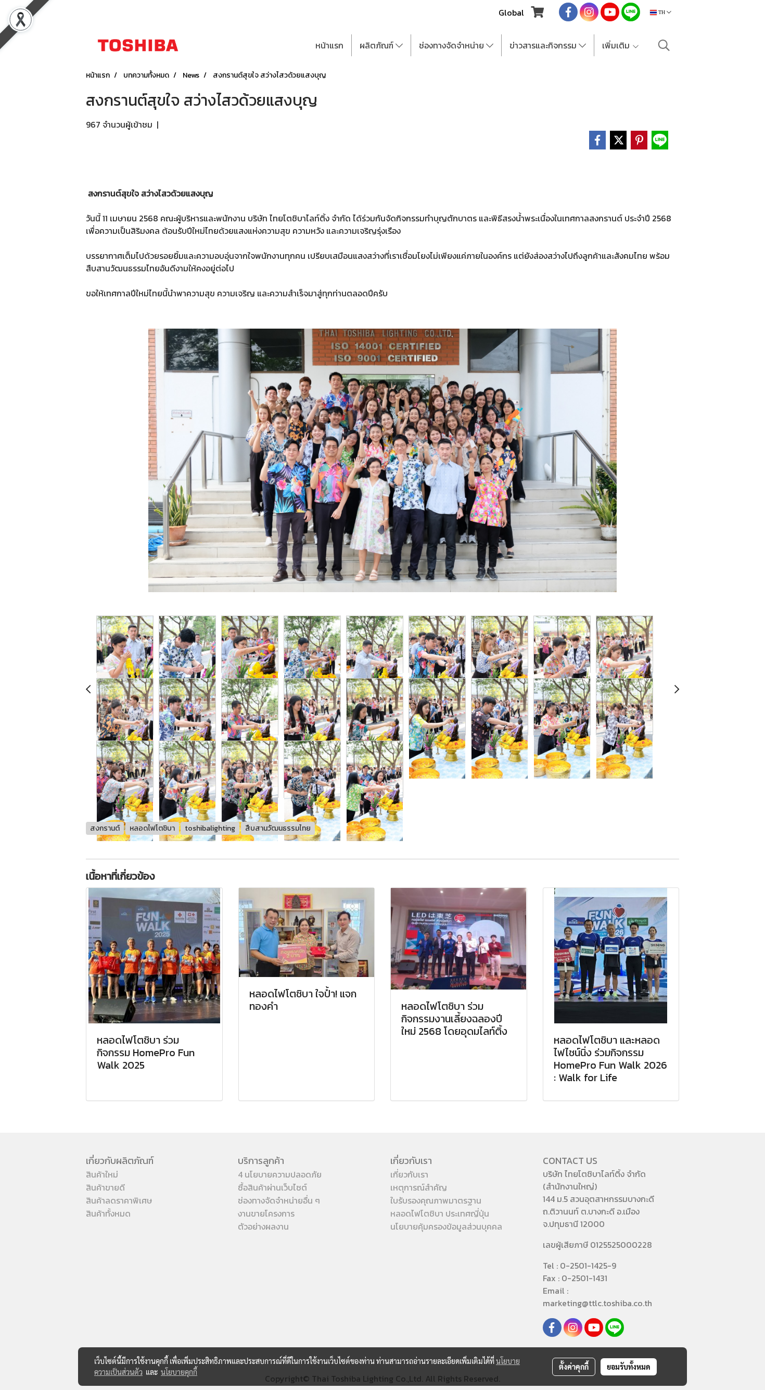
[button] (664, 45)
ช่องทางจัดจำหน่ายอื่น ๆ (279, 1200)
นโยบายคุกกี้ (179, 1371)
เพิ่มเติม (617, 45)
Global (511, 12)
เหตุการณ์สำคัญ (418, 1187)
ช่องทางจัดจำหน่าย (452, 45)
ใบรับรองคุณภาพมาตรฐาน (435, 1200)
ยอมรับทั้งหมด (629, 1366)
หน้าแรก (329, 45)
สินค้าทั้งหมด (108, 1213)
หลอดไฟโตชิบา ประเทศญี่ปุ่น (439, 1213)
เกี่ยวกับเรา (409, 1174)
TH (662, 12)
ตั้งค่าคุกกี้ (574, 1366)
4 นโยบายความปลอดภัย (280, 1174)
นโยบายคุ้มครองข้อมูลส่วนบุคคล (446, 1226)
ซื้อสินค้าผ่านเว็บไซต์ (272, 1187)
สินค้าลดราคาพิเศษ (119, 1200)
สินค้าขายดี (105, 1187)
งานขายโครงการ (266, 1213)
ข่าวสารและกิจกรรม (544, 45)
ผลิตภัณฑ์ (378, 45)
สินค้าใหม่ (102, 1174)
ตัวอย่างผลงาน (263, 1226)
